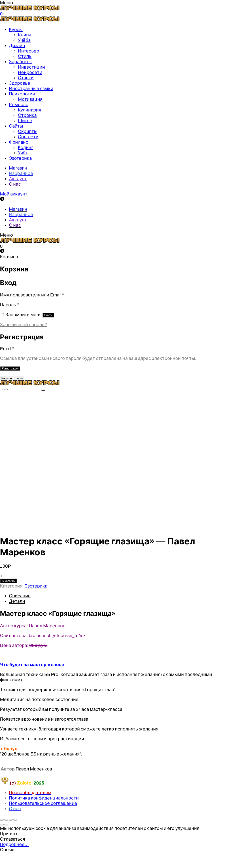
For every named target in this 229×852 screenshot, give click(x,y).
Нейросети (30, 72)
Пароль (9, 304)
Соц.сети (28, 136)
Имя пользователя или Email (32, 294)
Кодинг (25, 147)
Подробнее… (14, 844)
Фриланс (18, 142)
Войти (48, 315)
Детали (17, 601)
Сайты (16, 126)
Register (6, 378)
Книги (24, 34)
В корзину (8, 581)
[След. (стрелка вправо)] (6, 824)
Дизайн (17, 45)
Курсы (16, 29)
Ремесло (18, 104)
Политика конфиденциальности (44, 797)
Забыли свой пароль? (23, 324)
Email (7, 348)
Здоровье (19, 83)
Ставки (26, 77)
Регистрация (10, 368)
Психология (22, 93)
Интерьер (28, 50)
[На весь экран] (11, 820)
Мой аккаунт (14, 193)
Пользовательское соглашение (43, 803)
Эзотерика (20, 158)
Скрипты (27, 131)
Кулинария (29, 109)
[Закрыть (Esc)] (2, 820)
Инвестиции (31, 67)
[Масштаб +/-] (15, 820)
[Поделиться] (6, 820)
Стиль (25, 56)
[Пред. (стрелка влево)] (2, 824)
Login (19, 378)
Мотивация (30, 99)
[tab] (119, 595)
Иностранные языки (31, 88)
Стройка (27, 115)
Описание (20, 595)
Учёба (24, 40)
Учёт (23, 152)
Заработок (20, 61)
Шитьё (25, 120)
